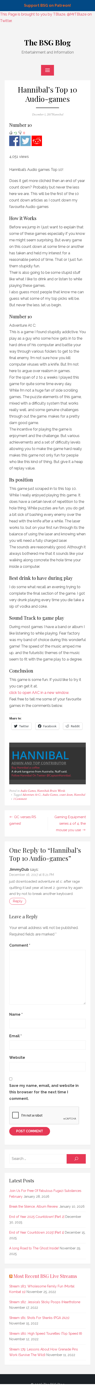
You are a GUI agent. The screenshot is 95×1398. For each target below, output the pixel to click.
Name (16, 1014)
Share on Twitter (25, 141)
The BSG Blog (47, 42)
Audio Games (28, 791)
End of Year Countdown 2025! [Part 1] (36, 1232)
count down (66, 795)
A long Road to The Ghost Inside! (34, 1248)
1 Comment (20, 799)
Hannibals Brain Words (51, 791)
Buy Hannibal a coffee (26, 767)
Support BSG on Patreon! (47, 5)
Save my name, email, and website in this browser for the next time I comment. (44, 1092)
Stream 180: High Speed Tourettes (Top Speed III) (45, 1333)
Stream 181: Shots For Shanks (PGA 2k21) (39, 1318)
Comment (19, 945)
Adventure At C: (31, 795)
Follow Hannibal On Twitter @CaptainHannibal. (41, 775)
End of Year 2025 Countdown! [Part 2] (36, 1217)
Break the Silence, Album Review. (33, 1206)
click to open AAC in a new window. (39, 692)
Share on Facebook (14, 141)
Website (17, 1057)
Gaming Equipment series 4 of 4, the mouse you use (70, 823)
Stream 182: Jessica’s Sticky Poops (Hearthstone (44, 1302)
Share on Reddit (37, 141)
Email (15, 1036)
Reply (17, 901)
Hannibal (57, 114)
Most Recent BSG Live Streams (45, 1276)
